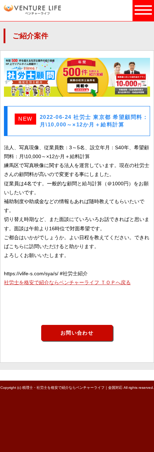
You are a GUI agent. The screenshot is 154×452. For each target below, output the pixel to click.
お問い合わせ (77, 333)
